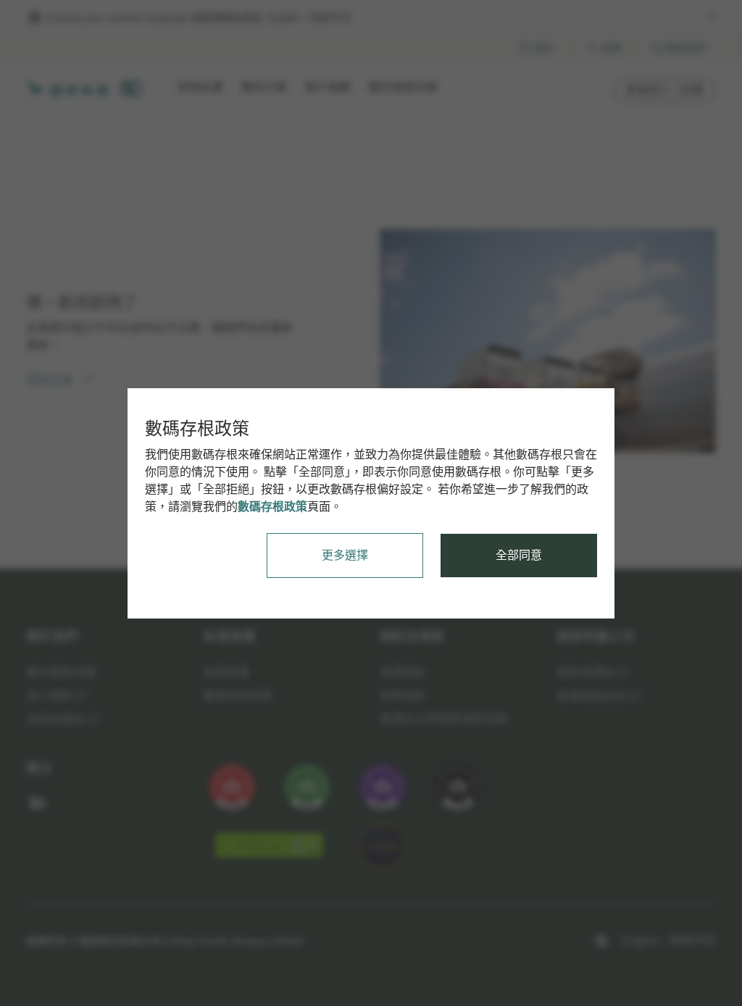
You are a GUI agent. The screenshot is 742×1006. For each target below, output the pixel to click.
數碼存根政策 (272, 506)
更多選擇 (345, 555)
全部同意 (519, 555)
